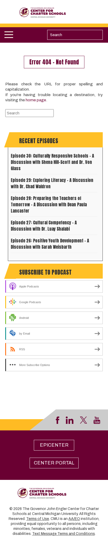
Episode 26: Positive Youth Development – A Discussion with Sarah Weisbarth (50, 243)
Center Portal (54, 462)
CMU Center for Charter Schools (54, 12)
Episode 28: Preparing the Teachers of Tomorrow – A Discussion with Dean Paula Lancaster (49, 204)
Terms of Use (37, 519)
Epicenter (54, 445)
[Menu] (8, 34)
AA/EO (74, 519)
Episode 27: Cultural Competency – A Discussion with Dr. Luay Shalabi (44, 225)
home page (36, 100)
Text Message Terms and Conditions (63, 534)
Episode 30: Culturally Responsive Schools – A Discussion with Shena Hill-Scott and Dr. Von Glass (52, 162)
